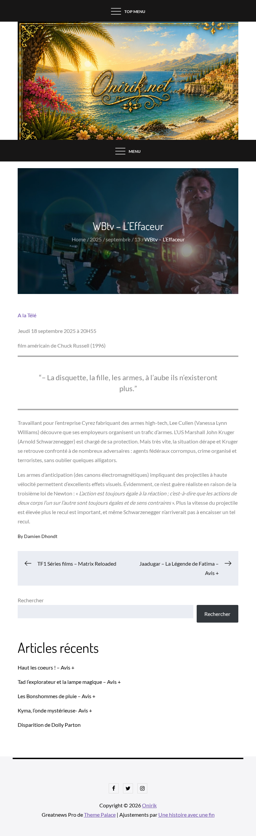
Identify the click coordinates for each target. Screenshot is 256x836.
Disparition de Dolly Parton (49, 724)
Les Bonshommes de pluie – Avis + (56, 696)
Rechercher (31, 600)
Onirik (149, 805)
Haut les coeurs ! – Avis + (46, 667)
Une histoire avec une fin (186, 814)
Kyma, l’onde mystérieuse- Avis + (55, 710)
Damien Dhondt (40, 536)
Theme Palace (100, 814)
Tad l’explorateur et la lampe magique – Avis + (69, 682)
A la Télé (27, 315)
